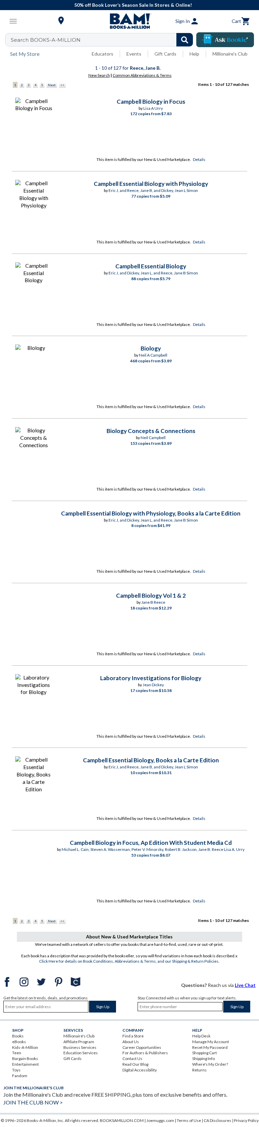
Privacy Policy (246, 1120)
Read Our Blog (135, 1064)
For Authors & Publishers (145, 1052)
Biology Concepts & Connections (151, 430)
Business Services (79, 1047)
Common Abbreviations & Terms (142, 75)
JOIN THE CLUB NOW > (33, 1102)
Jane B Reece (153, 602)
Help (194, 54)
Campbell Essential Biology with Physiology (151, 183)
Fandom (19, 1075)
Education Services (80, 1052)
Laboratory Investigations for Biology (150, 678)
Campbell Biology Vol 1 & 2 (151, 595)
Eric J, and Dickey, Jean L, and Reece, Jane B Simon (153, 272)
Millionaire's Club (230, 54)
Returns (199, 1069)
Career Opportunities (141, 1047)
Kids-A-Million (25, 1047)
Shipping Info (203, 1058)
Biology (151, 348)
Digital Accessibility (139, 1069)
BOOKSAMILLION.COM (122, 1120)
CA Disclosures (217, 1120)
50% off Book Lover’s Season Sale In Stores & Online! (133, 5)
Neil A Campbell (153, 355)
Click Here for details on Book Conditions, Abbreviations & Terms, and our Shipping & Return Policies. (129, 961)
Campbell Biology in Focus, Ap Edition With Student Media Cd (151, 842)
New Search (99, 75)
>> (62, 85)
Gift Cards (165, 54)
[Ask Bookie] (225, 39)
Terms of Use (189, 1120)
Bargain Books (25, 1058)
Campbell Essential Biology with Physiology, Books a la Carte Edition (150, 513)
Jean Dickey (153, 684)
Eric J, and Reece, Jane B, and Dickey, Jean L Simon (153, 190)
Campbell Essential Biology (150, 266)
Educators (102, 54)
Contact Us (132, 1058)
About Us (130, 1041)
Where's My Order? (210, 1064)
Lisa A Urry (153, 108)
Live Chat (245, 985)
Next (52, 85)
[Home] (129, 21)
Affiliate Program (78, 1041)
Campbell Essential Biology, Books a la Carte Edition (151, 760)
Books (18, 1035)
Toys (16, 1069)
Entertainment (25, 1064)
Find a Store (133, 1035)
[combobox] (103, 39)
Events (133, 54)
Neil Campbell (153, 437)
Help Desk (201, 1035)
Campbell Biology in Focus (151, 101)
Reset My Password (210, 1047)
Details (199, 159)
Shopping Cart (204, 1052)
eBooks (19, 1041)
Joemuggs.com (160, 1120)
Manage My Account (210, 1041)
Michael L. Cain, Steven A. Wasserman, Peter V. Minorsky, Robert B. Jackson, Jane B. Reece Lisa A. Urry (153, 849)
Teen (16, 1052)
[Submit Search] (184, 39)
